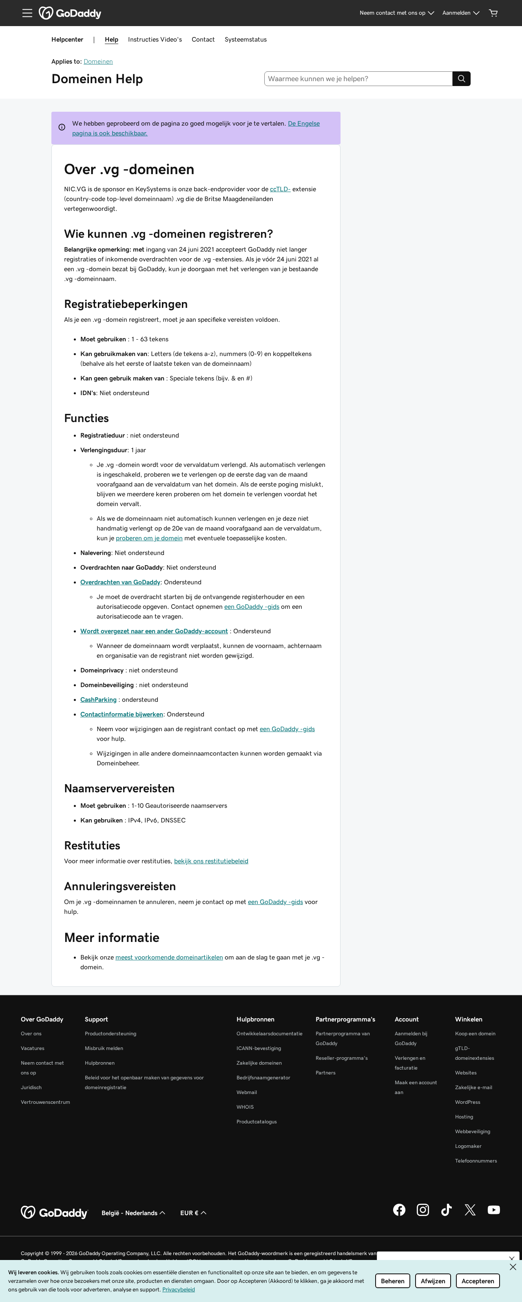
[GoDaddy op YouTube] (494, 1214)
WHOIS (245, 1107)
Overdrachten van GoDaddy (120, 582)
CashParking (98, 699)
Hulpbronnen (100, 1062)
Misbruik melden (104, 1048)
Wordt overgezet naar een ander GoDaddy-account (154, 631)
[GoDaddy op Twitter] (470, 1214)
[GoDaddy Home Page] (54, 1213)
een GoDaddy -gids (251, 606)
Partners (326, 1072)
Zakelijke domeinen (259, 1062)
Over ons (31, 1033)
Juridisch (31, 1087)
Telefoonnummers (476, 1160)
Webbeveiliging (472, 1131)
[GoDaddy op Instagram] (423, 1214)
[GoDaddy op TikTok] (446, 1214)
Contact (203, 39)
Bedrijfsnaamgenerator (263, 1077)
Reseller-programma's (342, 1058)
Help (111, 39)
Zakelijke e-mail (473, 1087)
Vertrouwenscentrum (45, 1102)
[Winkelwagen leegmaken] (493, 13)
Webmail (247, 1092)
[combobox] (358, 78)
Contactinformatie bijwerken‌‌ (121, 714)
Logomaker (468, 1146)
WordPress (467, 1102)
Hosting (464, 1116)
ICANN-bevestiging (259, 1048)
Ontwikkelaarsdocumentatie (270, 1033)
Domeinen (98, 61)
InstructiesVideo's (155, 39)
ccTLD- (280, 189)
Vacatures (32, 1048)
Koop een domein (475, 1033)
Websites (466, 1072)
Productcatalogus (257, 1121)
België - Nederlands (129, 1212)
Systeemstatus (246, 39)
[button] (511, 1259)
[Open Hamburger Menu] (24, 13)
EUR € (189, 1212)
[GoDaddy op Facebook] (399, 1214)
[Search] (462, 78)
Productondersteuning (110, 1033)
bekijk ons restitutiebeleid (211, 861)
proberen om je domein (149, 538)
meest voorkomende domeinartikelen (169, 957)
